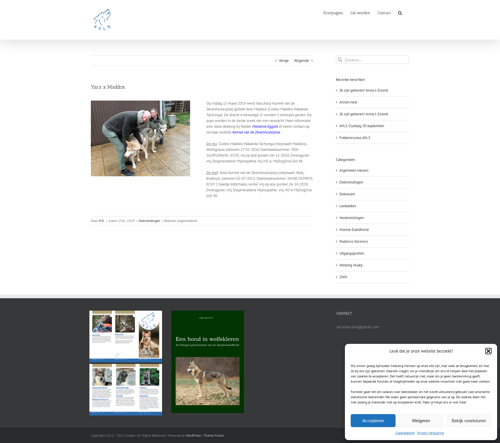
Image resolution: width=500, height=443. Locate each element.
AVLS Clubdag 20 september (361, 125)
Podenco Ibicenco (353, 241)
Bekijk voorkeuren (469, 420)
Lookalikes (347, 205)
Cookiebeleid (405, 433)
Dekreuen (347, 194)
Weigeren (421, 420)
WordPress (193, 435)
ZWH (343, 277)
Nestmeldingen (351, 217)
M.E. (102, 220)
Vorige (284, 60)
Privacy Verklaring (430, 433)
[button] (488, 351)
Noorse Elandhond (354, 229)
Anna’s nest (348, 102)
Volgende (301, 60)
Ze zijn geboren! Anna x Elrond (363, 90)
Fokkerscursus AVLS (354, 137)
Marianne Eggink (265, 126)
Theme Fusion (213, 435)
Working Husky (351, 265)
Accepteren (373, 420)
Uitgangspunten (351, 253)
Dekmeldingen (149, 220)
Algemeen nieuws (353, 170)
